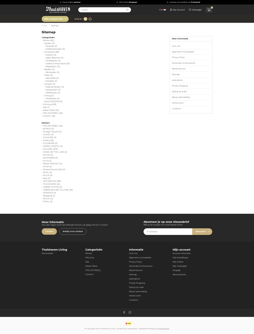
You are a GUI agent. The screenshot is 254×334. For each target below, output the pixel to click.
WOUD (48, 198)
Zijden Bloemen (54, 58)
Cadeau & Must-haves (58, 63)
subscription (177, 80)
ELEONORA (50, 143)
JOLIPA (48, 155)
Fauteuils (51, 46)
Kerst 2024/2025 (53, 101)
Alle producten (179, 274)
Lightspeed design (147, 329)
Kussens (51, 55)
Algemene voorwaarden (183, 52)
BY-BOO (48, 129)
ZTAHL (48, 201)
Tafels (48, 75)
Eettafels (51, 81)
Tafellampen (53, 93)
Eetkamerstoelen (55, 49)
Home (44, 26)
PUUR (47, 166)
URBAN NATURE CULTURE (58, 190)
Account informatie (181, 253)
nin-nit (47, 161)
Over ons (176, 46)
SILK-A (47, 175)
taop (46, 178)
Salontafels (52, 78)
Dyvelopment (163, 329)
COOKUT (49, 116)
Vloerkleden (53, 98)
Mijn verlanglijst (180, 266)
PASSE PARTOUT (52, 163)
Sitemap (54, 26)
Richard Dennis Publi (54, 169)
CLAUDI (48, 134)
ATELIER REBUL (53, 113)
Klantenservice (178, 69)
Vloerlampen (53, 90)
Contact (49, 231)
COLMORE (49, 137)
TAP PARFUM (52, 181)
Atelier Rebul (51, 110)
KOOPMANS (50, 158)
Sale (46, 107)
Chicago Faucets (52, 131)
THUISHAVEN (51, 184)
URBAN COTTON (52, 187)
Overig (49, 95)
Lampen (49, 84)
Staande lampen (55, 87)
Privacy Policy (178, 57)
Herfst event (178, 103)
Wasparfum (53, 66)
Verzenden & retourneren (183, 63)
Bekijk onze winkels (73, 231)
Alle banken (52, 72)
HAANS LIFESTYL (53, 146)
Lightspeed (132, 329)
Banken (49, 69)
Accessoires (51, 52)
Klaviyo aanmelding (181, 97)
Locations (176, 108)
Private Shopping (180, 86)
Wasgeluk (49, 196)
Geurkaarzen (53, 60)
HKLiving (49, 104)
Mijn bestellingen (180, 257)
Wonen (48, 40)
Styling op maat (179, 91)
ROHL (47, 172)
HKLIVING (50, 149)
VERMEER (49, 193)
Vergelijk (176, 270)
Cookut (48, 140)
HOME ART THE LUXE (55, 152)
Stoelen (49, 43)
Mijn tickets (178, 262)
